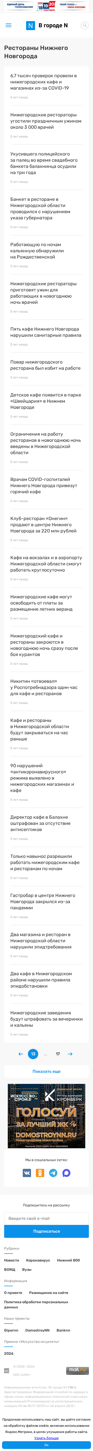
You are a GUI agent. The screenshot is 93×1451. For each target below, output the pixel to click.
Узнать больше (46, 1438)
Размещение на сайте (48, 1293)
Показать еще (46, 1071)
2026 (8, 1353)
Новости (11, 1260)
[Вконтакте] (27, 1176)
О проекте (13, 1293)
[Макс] (64, 1176)
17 (58, 1053)
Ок (46, 1445)
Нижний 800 (68, 1260)
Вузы (27, 1269)
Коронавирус (38, 1260)
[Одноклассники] (38, 1176)
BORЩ (9, 1269)
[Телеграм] (51, 1176)
